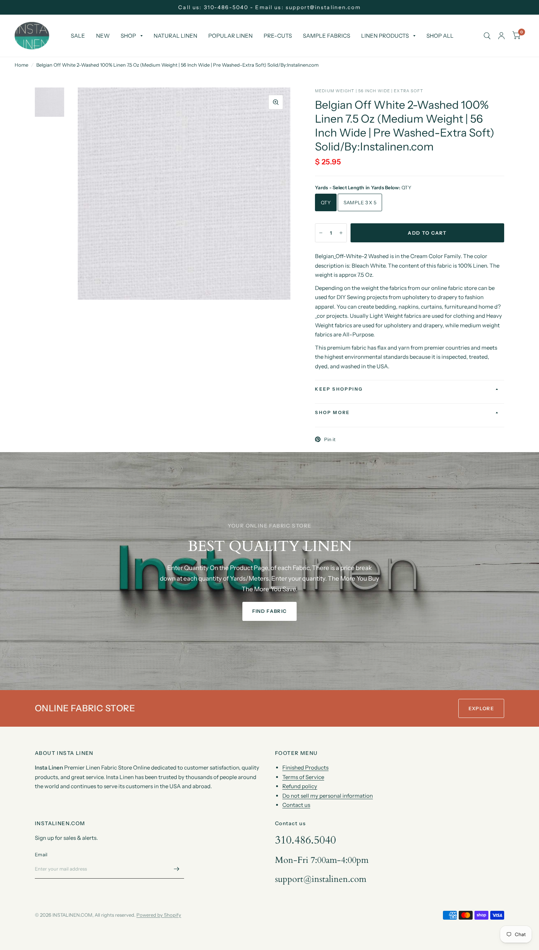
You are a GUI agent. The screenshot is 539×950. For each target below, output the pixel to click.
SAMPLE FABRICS (326, 35)
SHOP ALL (440, 35)
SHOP (128, 35)
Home (21, 65)
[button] (269, 611)
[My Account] (501, 36)
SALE (78, 35)
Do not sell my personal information (327, 795)
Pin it (330, 439)
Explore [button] (481, 708)
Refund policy (299, 786)
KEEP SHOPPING (339, 389)
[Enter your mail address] (176, 869)
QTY (326, 202)
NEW (103, 35)
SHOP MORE (332, 412)
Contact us (296, 804)
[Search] (487, 36)
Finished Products (305, 767)
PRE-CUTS (278, 35)
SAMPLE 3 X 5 (360, 202)
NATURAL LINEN (175, 35)
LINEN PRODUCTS (385, 35)
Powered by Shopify (158, 915)
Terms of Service (303, 777)
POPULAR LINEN (230, 35)
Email (41, 854)
